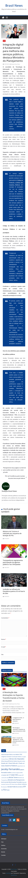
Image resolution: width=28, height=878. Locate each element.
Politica (3, 845)
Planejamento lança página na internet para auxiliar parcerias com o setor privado (14, 470)
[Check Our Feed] (18, 819)
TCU (5, 790)
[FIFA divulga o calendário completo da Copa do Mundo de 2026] (6, 730)
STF (24, 786)
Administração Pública (7, 754)
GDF (23, 763)
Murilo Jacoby (4, 782)
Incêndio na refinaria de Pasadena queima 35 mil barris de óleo (14, 591)
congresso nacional (6, 756)
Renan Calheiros (22, 784)
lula (8, 777)
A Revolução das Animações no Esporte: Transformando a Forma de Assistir (13, 696)
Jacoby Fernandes (10, 769)
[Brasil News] (3, 17)
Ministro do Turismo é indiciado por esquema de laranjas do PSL (12, 533)
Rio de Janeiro (4, 786)
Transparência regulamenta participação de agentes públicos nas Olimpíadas (13, 562)
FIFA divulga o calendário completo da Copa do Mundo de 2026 (19, 729)
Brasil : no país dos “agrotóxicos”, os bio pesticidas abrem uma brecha (18, 740)
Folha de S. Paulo (17, 763)
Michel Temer (13, 777)
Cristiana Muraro (5, 759)
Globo (3, 766)
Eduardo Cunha (21, 761)
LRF (22, 775)
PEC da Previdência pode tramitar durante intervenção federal (15, 477)
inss (24, 765)
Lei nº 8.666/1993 (12, 775)
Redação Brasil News (15, 64)
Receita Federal (15, 784)
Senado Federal (12, 787)
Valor (8, 790)
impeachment (20, 765)
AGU (14, 754)
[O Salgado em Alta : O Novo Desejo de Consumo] (6, 720)
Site (2, 654)
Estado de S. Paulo (6, 763)
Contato (3, 855)
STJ (2, 790)
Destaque (3, 838)
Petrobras (7, 784)
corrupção (23, 756)
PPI (10, 784)
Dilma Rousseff (5, 761)
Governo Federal (11, 766)
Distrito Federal (13, 761)
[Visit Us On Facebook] (10, 819)
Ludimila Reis (4, 777)
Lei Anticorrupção (15, 772)
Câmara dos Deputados (16, 759)
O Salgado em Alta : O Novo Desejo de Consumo (18, 719)
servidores (20, 787)
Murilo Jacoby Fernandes (15, 782)
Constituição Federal (16, 756)
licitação (20, 775)
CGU (20, 754)
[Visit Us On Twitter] (14, 819)
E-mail (3, 647)
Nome (3, 639)
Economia (3, 848)
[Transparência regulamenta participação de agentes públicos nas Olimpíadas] (14, 545)
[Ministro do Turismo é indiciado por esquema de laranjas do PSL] (14, 516)
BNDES (17, 754)
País (4, 40)
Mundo (3, 852)
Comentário (5, 618)
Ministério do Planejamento (16, 780)
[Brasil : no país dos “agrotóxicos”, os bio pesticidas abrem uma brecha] (6, 741)
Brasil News (14, 5)
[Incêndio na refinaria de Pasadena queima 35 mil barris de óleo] (14, 574)
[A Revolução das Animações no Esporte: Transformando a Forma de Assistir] (14, 679)
